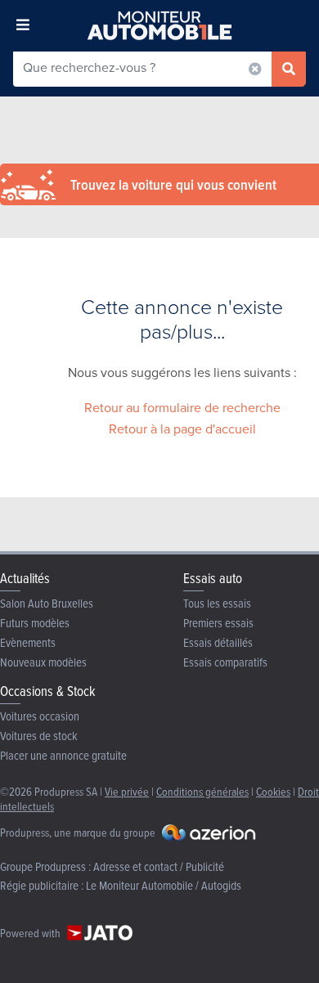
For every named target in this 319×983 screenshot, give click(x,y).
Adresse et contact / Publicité (158, 866)
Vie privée (127, 791)
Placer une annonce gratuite (63, 755)
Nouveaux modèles (43, 662)
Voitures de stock (39, 735)
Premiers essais (218, 622)
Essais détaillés (218, 642)
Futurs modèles (35, 622)
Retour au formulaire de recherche (182, 407)
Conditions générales (202, 791)
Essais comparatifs (225, 662)
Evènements (28, 642)
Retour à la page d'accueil (182, 429)
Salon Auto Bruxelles (46, 603)
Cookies (273, 791)
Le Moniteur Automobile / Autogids (163, 885)
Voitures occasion (39, 716)
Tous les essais (217, 603)
